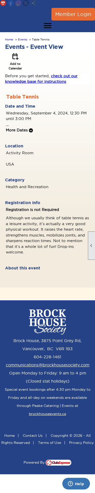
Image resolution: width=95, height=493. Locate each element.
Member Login (73, 14)
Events (22, 39)
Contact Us (33, 435)
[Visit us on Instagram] (18, 3)
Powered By (35, 462)
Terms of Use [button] (49, 443)
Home (9, 39)
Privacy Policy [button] (81, 443)
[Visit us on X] (26, 3)
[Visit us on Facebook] (11, 3)
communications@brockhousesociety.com (47, 365)
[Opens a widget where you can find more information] (76, 484)
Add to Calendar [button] (15, 61)
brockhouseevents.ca (47, 414)
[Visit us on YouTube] (3, 3)
